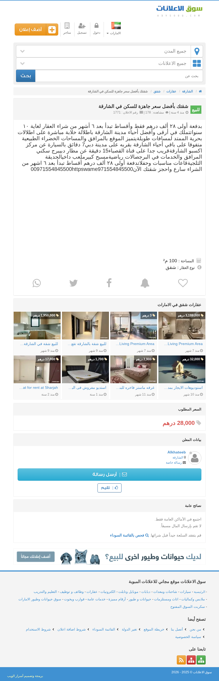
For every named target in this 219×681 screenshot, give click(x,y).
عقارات (92, 592)
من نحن (195, 629)
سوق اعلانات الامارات (179, 10)
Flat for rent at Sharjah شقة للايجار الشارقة (38, 387)
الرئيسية (199, 592)
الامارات (115, 33)
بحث (26, 75)
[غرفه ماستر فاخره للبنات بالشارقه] (133, 369)
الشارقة (178, 457)
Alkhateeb (176, 452)
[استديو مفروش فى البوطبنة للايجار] (85, 369)
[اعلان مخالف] (144, 283)
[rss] (181, 659)
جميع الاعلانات (172, 63)
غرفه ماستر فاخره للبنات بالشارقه (135, 387)
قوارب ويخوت (74, 599)
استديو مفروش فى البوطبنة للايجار (86, 387)
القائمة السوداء (103, 629)
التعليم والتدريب (45, 592)
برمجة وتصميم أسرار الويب (25, 676)
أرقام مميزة (117, 599)
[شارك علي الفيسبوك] (108, 283)
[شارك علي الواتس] (36, 283)
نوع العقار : (186, 267)
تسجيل (82, 32)
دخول (96, 32)
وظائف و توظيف (72, 592)
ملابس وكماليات (193, 599)
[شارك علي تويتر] (73, 283)
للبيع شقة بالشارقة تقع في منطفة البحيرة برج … (86, 344)
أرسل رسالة (105, 474)
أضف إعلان (30, 29)
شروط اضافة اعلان (71, 629)
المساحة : (186, 261)
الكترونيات (107, 592)
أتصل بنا (177, 629)
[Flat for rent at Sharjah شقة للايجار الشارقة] (37, 369)
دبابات (145, 592)
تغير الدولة (129, 629)
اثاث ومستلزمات (166, 599)
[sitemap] (201, 659)
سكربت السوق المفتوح (187, 607)
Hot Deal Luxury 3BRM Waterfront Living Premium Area (183, 344)
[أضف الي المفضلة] (182, 283)
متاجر (67, 32)
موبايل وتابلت (128, 592)
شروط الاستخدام (38, 629)
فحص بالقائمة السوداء (127, 535)
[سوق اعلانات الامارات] (200, 91)
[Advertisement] (109, 215)
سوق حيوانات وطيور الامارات (39, 599)
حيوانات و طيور (140, 599)
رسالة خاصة (174, 462)
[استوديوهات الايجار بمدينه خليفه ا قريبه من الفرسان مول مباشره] (181, 369)
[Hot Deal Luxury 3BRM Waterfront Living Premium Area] (181, 325)
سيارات (185, 592)
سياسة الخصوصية (188, 637)
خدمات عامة (96, 599)
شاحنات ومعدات (165, 592)
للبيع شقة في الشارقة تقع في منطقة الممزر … (38, 344)
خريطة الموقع (154, 629)
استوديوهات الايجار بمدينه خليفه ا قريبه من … (183, 387)
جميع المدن (175, 51)
